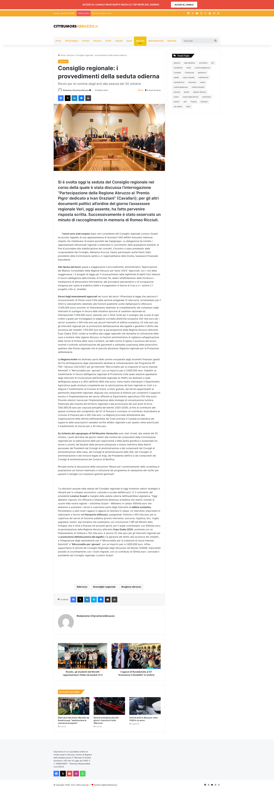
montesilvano (179, 82)
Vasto (188, 106)
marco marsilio (189, 77)
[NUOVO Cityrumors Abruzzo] (76, 26)
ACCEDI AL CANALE (184, 4)
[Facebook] (61, 98)
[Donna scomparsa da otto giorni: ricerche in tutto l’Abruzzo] (109, 706)
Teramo (85, 41)
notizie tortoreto (198, 87)
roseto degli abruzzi (190, 97)
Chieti (108, 41)
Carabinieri (178, 68)
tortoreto (204, 102)
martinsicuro (203, 77)
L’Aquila (119, 41)
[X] (67, 98)
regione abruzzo (132, 586)
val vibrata (178, 106)
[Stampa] (88, 98)
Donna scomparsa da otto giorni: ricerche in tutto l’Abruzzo (106, 720)
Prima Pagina (71, 41)
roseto (176, 97)
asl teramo (203, 63)
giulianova (202, 72)
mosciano (192, 82)
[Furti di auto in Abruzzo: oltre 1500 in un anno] (145, 706)
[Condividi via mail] (107, 599)
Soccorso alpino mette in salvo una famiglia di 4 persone (117, 13)
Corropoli (177, 72)
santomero (206, 97)
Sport (129, 41)
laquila (176, 77)
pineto (186, 92)
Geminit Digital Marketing (105, 785)
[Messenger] (81, 98)
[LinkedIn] (74, 98)
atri (212, 63)
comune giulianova (202, 68)
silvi (185, 102)
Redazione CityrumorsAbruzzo (76, 90)
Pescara (97, 41)
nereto (202, 82)
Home (58, 41)
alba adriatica (189, 63)
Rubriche (171, 41)
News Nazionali (155, 41)
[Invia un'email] (90, 90)
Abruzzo (140, 41)
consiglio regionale (105, 586)
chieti (188, 68)
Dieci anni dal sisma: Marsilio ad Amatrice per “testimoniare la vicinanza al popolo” (73, 720)
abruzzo (82, 586)
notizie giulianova (181, 87)
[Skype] (94, 599)
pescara (177, 92)
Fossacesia (189, 72)
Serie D (177, 102)
